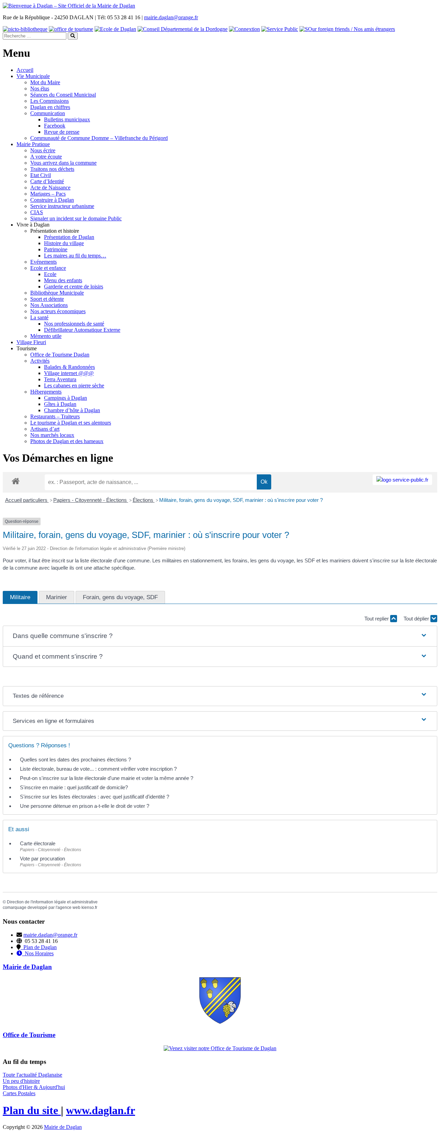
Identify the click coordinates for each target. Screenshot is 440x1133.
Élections (144, 500)
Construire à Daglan (52, 200)
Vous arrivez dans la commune (63, 163)
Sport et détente (47, 299)
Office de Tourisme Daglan (59, 355)
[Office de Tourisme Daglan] (220, 1048)
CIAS (36, 212)
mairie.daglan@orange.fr (171, 17)
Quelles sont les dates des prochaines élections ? (75, 759)
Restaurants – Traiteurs (55, 416)
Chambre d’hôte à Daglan (72, 410)
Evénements (43, 262)
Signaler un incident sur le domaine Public (76, 218)
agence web (68, 907)
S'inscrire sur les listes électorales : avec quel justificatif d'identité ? (94, 797)
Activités (40, 361)
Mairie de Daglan (63, 1127)
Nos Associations (49, 305)
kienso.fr (89, 907)
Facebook (54, 126)
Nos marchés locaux (52, 435)
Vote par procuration (42, 858)
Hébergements (46, 392)
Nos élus (39, 88)
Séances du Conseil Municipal (63, 95)
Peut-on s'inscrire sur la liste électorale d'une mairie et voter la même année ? (106, 778)
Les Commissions (49, 101)
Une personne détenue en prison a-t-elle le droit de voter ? (84, 806)
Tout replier (377, 619)
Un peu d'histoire (21, 1081)
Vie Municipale (33, 76)
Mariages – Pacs (48, 194)
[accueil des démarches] (15, 480)
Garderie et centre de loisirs (73, 286)
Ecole (50, 274)
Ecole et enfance (48, 268)
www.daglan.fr (100, 1110)
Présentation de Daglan (69, 237)
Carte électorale (37, 843)
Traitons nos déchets (52, 169)
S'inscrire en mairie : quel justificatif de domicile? (74, 787)
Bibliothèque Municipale (57, 293)
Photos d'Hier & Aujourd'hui (34, 1087)
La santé (39, 317)
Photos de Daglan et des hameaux (66, 441)
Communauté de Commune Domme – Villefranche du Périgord (99, 138)
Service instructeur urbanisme (62, 206)
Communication (47, 113)
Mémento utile (46, 336)
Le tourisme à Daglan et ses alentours (70, 423)
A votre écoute (46, 157)
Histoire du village (64, 243)
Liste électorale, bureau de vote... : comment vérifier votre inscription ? (98, 769)
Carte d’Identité (47, 181)
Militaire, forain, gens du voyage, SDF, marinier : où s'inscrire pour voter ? (241, 500)
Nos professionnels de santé (74, 324)
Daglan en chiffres (50, 107)
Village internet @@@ (69, 373)
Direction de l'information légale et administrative (52, 902)
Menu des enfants (63, 280)
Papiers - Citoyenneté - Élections (90, 500)
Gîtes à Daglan (60, 404)
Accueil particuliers (27, 500)
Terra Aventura (60, 379)
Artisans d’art (44, 429)
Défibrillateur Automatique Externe (82, 330)
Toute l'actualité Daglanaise (32, 1075)
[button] (220, 636)
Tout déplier (417, 619)
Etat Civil (40, 175)
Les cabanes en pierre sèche (74, 385)
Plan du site (32, 1110)
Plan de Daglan (39, 947)
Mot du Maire (45, 82)
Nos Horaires (38, 953)
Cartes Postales (19, 1093)
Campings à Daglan (65, 398)
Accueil (24, 70)
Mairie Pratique (33, 144)
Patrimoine (55, 249)
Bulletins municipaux (67, 119)
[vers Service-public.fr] (402, 479)
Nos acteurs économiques (58, 311)
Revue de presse (61, 132)
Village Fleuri (31, 342)
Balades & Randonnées (69, 367)
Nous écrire (42, 150)
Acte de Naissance (50, 187)
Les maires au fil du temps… (75, 255)
